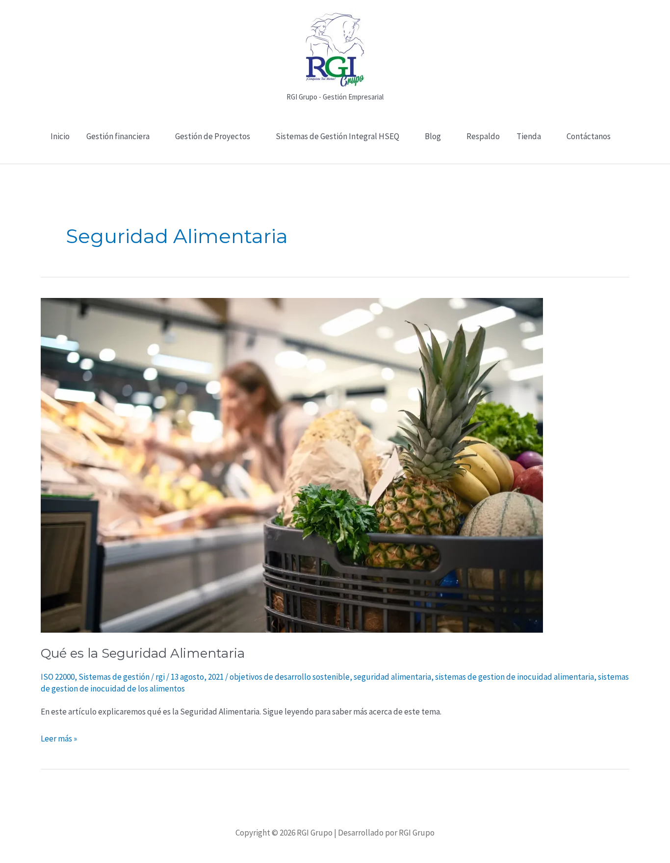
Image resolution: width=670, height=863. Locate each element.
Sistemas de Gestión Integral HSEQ (337, 136)
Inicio (60, 136)
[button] (335, 158)
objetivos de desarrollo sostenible (290, 676)
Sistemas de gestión (114, 676)
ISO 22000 (58, 676)
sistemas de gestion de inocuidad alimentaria (514, 676)
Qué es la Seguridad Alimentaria (143, 653)
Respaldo (483, 136)
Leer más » (59, 738)
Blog (433, 136)
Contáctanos (589, 136)
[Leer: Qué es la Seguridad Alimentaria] (292, 464)
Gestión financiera (118, 136)
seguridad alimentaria (392, 676)
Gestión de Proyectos (212, 136)
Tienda (528, 136)
